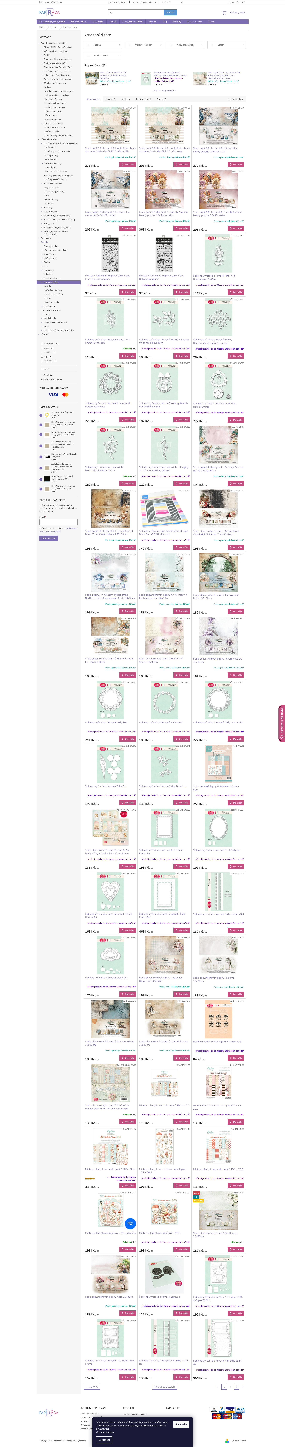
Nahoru (93, 1386)
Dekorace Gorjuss (53, 119)
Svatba (47, 262)
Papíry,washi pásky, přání (55, 63)
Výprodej (45, 334)
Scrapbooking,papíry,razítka (54, 43)
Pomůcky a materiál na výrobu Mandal (60, 143)
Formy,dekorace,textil (51, 310)
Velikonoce (49, 274)
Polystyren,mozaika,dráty (55, 322)
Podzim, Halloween (52, 278)
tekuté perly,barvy (53, 163)
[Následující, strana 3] (236, 1387)
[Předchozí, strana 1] (224, 1387)
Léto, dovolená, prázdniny (55, 250)
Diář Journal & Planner (53, 123)
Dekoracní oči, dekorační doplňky (59, 330)
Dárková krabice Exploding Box (57, 67)
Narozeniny (49, 270)
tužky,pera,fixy (51, 155)
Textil (46, 326)
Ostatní (48, 298)
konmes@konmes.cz (137, 1414)
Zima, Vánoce (50, 254)
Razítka (47, 55)
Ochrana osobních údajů (144, 2)
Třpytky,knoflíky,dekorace (56, 83)
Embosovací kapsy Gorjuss (57, 95)
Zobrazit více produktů (163, 90)
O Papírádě (86, 1425)
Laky (47, 195)
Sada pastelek (51, 159)
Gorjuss (47, 87)
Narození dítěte (51, 282)
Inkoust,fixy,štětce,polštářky (57, 215)
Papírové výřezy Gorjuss (56, 103)
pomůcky (49, 203)
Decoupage (46, 238)
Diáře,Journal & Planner (55, 127)
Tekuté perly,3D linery (54, 191)
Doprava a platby (88, 1428)
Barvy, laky (49, 223)
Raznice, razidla (52, 302)
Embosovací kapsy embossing (57, 59)
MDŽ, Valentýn (50, 258)
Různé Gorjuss (51, 115)
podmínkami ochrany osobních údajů (58, 530)
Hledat (170, 12)
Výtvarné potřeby (49, 139)
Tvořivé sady (50, 318)
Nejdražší (126, 99)
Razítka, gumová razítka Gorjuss (59, 91)
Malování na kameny (53, 183)
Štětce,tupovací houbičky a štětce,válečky (56, 233)
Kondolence (49, 306)
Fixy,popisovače (52, 187)
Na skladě (51, 343)
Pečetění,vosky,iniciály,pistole (58, 79)
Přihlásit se (49, 538)
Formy (47, 314)
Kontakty (166, 2)
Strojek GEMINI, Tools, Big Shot (58, 47)
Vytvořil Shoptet (238, 1440)
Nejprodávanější (143, 99)
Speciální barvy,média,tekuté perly (59, 219)
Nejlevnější (111, 99)
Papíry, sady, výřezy (54, 294)
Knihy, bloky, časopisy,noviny (57, 75)
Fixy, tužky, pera (51, 211)
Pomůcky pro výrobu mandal (57, 151)
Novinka (49, 352)
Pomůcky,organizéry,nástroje (57, 71)
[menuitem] (52, 21)
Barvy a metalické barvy (56, 171)
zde (112, 1432)
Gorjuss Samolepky (53, 111)
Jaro (46, 266)
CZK (229, 2)
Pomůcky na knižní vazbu (55, 179)
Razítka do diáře (52, 131)
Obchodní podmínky (117, 2)
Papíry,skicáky (51, 147)
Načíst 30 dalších (164, 1386)
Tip (47, 356)
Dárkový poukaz (51, 246)
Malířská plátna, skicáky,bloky (57, 227)
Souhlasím (181, 1424)
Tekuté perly (51, 167)
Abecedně (161, 99)
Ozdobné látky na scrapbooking (58, 135)
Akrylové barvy (51, 199)
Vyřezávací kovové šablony (56, 51)
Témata (44, 242)
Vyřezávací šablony (53, 99)
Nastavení (104, 1439)
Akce (48, 348)
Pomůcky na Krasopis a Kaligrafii (58, 175)
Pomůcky (48, 207)
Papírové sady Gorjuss (55, 107)
